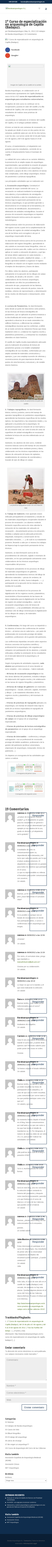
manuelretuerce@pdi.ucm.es (28, 962)
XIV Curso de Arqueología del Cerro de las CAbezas (25, 1448)
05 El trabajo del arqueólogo (16, 1437)
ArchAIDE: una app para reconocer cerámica (21, 1502)
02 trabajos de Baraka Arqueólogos (18, 1426)
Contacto (27, 1541)
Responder (38, 815)
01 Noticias (9, 1422)
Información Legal (30, 1543)
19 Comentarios (31, 34)
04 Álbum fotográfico (13, 1433)
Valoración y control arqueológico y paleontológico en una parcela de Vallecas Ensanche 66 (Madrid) (26, 1506)
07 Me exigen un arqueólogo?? (17, 1444)
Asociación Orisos (12, 1464)
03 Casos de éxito (12, 1430)
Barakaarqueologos (15, 31)
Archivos (8, 1477)
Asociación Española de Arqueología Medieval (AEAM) (25, 1517)
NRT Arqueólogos (12, 1468)
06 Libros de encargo (13, 1441)
